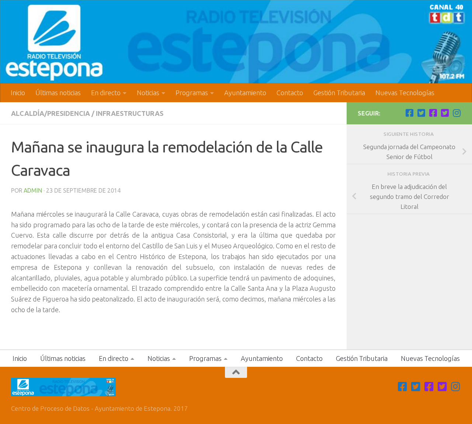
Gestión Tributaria (339, 92)
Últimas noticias (58, 92)
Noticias (148, 92)
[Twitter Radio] (444, 112)
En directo (106, 92)
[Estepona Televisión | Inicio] (236, 41)
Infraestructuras (129, 113)
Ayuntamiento (245, 92)
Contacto (290, 92)
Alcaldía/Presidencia (50, 113)
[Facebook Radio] (432, 112)
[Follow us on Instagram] (456, 112)
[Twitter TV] (421, 112)
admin (33, 190)
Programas (192, 92)
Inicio (18, 92)
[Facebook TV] (409, 112)
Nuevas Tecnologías (404, 92)
